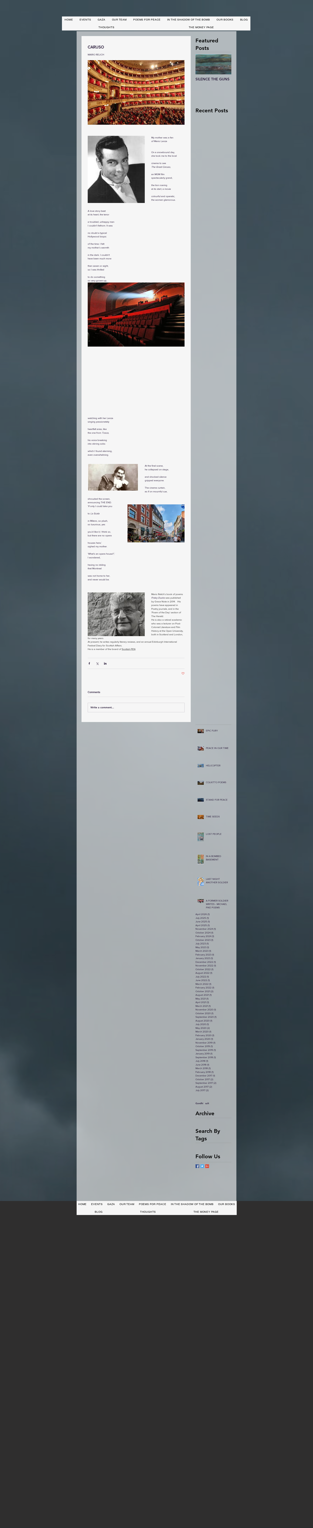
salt (207, 1103)
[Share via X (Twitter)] (97, 663)
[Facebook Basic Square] (197, 1166)
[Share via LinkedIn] (105, 663)
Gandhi (199, 1103)
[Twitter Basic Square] (202, 1166)
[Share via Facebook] (89, 663)
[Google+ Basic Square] (207, 1166)
